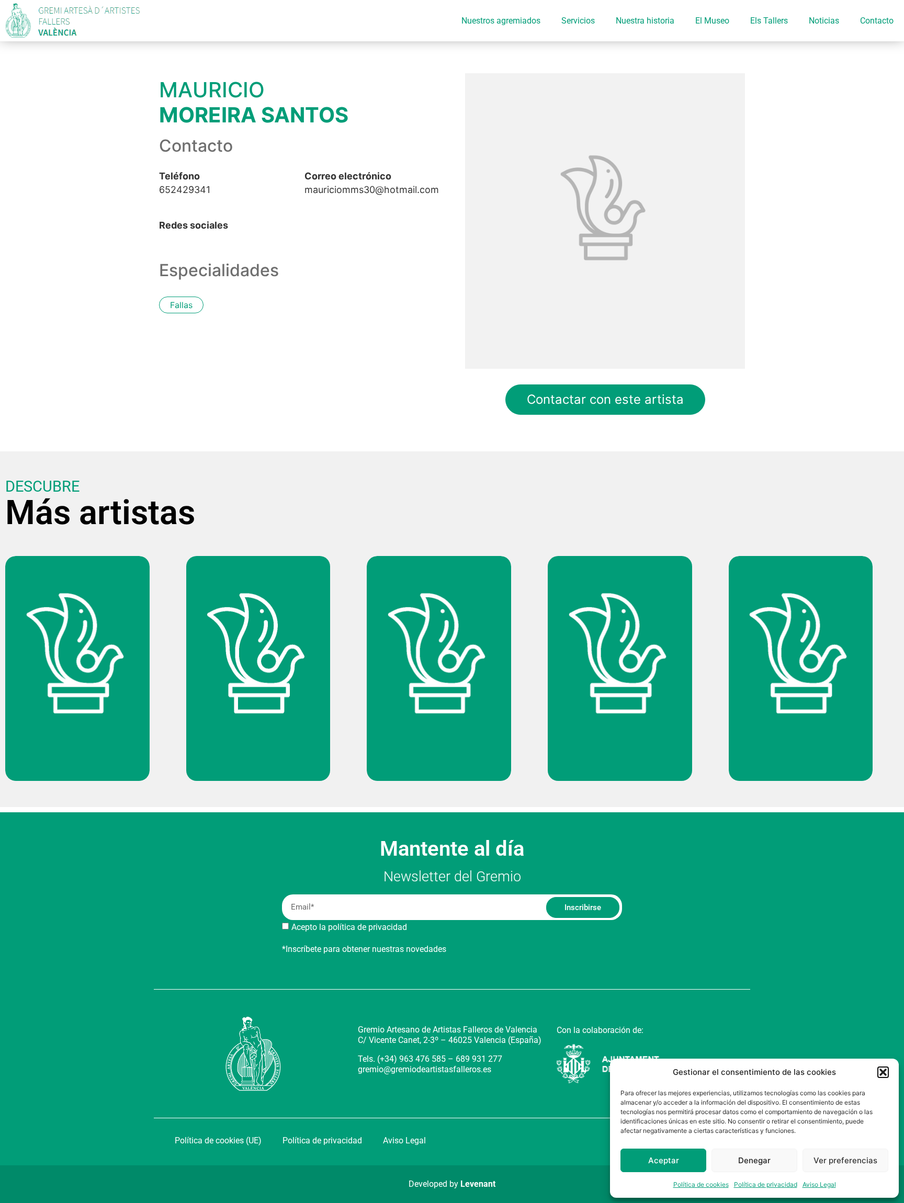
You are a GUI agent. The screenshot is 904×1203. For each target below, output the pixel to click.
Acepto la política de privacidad (349, 927)
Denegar (754, 1160)
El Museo (712, 21)
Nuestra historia (645, 21)
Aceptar (663, 1160)
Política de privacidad (765, 1184)
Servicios (578, 21)
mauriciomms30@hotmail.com (371, 183)
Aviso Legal (819, 1184)
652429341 (184, 183)
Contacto (877, 21)
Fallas (181, 305)
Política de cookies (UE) (218, 1140)
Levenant (477, 1184)
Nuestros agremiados (500, 21)
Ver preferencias (845, 1160)
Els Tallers (769, 21)
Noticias (824, 21)
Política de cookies (701, 1184)
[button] (883, 1072)
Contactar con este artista (605, 399)
